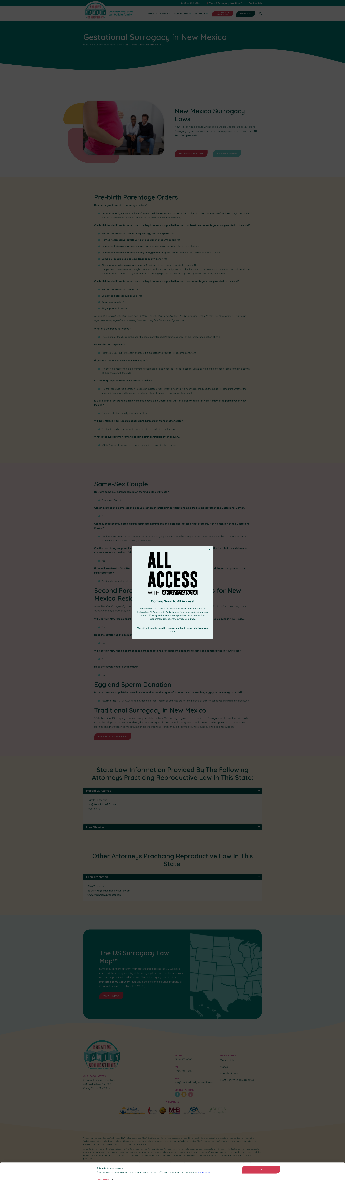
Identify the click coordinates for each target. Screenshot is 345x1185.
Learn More (204, 1172)
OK (261, 1169)
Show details (103, 1179)
